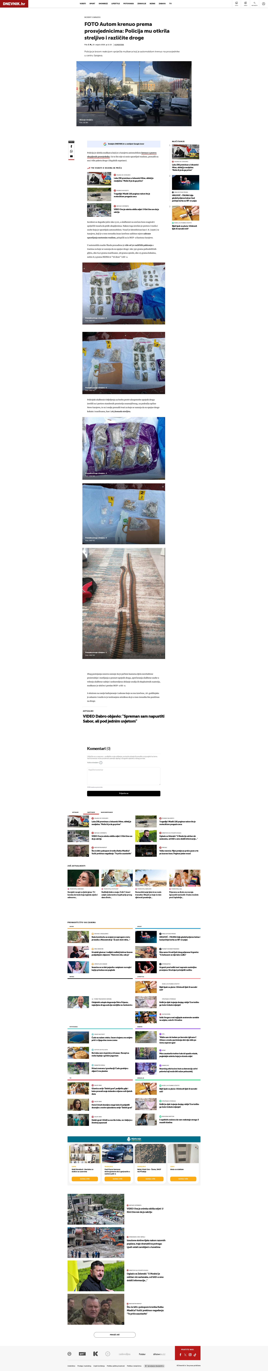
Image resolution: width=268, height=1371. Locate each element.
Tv (170, 4)
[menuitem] (263, 3)
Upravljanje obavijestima (155, 1366)
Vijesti (83, 4)
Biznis (152, 4)
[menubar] (263, 4)
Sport (92, 4)
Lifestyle (115, 4)
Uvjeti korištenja (99, 1366)
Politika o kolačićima (134, 1366)
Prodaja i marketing (84, 1366)
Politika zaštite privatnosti (116, 1366)
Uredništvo (71, 1366)
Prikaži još (115, 1335)
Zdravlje (141, 4)
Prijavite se (123, 793)
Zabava (162, 4)
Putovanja (128, 4)
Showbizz (103, 4)
